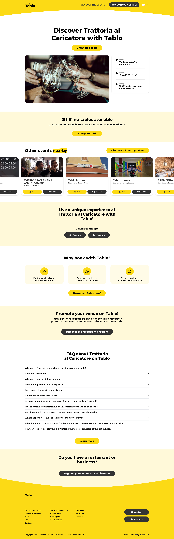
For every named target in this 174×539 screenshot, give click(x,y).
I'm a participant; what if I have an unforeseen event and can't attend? (61, 401)
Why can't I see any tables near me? (43, 379)
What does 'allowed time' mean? (41, 396)
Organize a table (87, 47)
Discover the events (93, 5)
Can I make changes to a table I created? (45, 390)
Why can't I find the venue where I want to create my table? (55, 368)
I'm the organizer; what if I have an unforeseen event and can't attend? (61, 407)
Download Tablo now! (87, 293)
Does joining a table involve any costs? (44, 384)
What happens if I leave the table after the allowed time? (54, 418)
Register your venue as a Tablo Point (87, 473)
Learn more (87, 441)
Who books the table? (36, 373)
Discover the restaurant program (87, 331)
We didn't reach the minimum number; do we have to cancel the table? (61, 412)
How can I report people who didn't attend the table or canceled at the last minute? (68, 429)
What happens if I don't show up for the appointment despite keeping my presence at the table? (74, 423)
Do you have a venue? (124, 5)
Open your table (87, 133)
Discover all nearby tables (127, 150)
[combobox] (145, 5)
